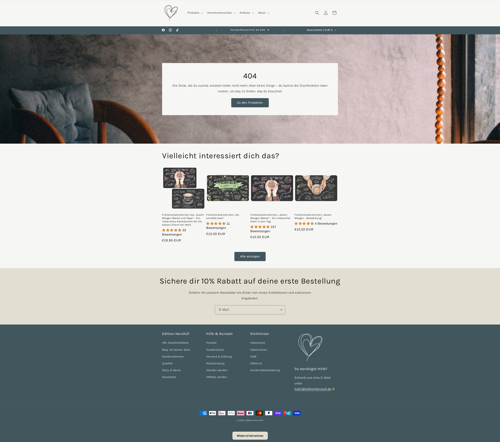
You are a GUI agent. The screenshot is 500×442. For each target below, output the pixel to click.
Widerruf (256, 363)
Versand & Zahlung (219, 356)
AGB (253, 356)
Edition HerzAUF (255, 420)
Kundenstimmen (173, 356)
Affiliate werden (216, 377)
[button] (195, 13)
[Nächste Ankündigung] (283, 30)
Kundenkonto (215, 349)
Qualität (167, 363)
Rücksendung (215, 363)
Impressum (257, 342)
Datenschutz (258, 349)
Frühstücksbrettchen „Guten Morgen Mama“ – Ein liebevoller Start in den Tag (270, 218)
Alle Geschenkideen (175, 342)
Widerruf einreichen (250, 435)
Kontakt (211, 342)
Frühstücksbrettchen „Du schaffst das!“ (222, 216)
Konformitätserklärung (265, 370)
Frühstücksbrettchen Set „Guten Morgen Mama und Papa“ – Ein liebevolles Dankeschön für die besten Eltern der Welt (183, 219)
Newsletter (169, 377)
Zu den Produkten (250, 102)
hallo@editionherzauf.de (313, 389)
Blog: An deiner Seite (176, 349)
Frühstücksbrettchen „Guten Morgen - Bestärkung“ (313, 216)
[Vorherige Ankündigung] (216, 30)
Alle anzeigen (250, 256)
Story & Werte (171, 370)
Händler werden (217, 370)
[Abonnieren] (280, 309)
